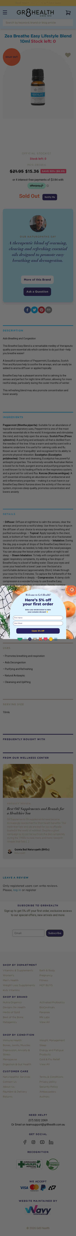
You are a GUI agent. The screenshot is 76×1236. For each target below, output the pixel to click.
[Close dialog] (72, 589)
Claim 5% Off (38, 630)
